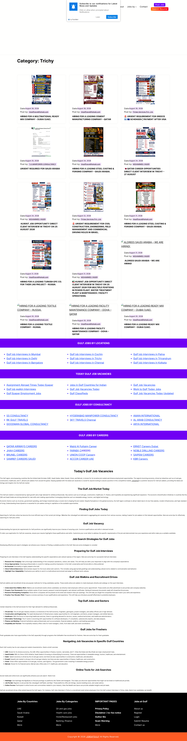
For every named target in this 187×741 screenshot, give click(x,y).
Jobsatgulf (135, 481)
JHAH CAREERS (15, 450)
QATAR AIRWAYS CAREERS (21, 446)
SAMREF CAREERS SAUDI (21, 458)
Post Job (159, 4)
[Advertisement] (93, 32)
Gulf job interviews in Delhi (21, 358)
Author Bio (100, 717)
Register (138, 712)
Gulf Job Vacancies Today (84, 389)
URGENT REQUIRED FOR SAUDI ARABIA (40, 168)
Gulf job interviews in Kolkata (150, 362)
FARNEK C (75, 450)
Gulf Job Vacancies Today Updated (153, 393)
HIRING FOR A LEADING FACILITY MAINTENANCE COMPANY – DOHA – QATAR (90, 331)
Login (136, 717)
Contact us (139, 725)
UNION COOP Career (82, 454)
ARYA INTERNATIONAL (146, 424)
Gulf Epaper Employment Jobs (23, 393)
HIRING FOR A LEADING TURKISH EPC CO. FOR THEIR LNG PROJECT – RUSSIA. (41, 283)
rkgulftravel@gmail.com (38, 112)
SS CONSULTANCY (17, 415)
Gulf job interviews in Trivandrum (152, 358)
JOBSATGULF (92, 736)
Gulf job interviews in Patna (149, 354)
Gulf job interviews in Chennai (87, 362)
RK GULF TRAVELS (17, 419)
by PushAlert (74, 19)
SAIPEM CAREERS (143, 454)
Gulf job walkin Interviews (21, 389)
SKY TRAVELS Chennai (83, 419)
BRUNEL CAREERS (16, 454)
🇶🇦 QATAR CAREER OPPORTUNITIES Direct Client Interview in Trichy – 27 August (144, 171)
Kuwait (20, 717)
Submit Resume (159, 9)
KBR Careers (140, 458)
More (19, 725)
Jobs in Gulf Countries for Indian (88, 384)
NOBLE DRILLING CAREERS (148, 450)
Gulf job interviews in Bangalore (24, 362)
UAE (19, 708)
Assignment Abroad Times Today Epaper (29, 384)
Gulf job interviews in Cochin (86, 354)
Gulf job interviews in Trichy (86, 358)
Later (98, 17)
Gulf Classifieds (79, 393)
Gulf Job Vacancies (144, 384)
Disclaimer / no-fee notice (108, 712)
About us (138, 708)
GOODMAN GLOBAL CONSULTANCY (27, 424)
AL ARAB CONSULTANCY (147, 419)
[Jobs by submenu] (136, 6)
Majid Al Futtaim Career (83, 446)
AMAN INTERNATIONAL (146, 415)
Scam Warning (102, 721)
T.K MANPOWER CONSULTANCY (42, 164)
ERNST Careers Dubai (146, 446)
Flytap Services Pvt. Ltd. (143, 112)
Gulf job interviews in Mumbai (23, 354)
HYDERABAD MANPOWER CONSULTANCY (94, 415)
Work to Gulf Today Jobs (147, 389)
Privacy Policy (102, 708)
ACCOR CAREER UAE (82, 458)
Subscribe (112, 17)
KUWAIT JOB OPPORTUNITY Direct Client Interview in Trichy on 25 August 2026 (39, 226)
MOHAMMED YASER (141, 164)
